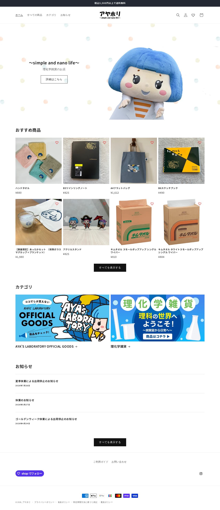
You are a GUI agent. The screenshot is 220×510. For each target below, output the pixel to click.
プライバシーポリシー (44, 502)
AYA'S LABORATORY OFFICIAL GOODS (44, 346)
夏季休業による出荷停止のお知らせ (36, 381)
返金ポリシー (64, 502)
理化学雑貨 (119, 346)
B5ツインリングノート (75, 188)
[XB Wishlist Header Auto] (193, 15)
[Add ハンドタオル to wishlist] (57, 142)
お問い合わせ (119, 461)
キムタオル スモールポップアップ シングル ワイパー (133, 251)
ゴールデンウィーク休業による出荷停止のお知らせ (46, 419)
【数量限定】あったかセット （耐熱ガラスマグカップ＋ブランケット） (38, 251)
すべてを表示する (110, 267)
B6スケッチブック (168, 188)
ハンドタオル (22, 188)
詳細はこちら (54, 79)
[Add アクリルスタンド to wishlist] (104, 204)
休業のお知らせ (24, 400)
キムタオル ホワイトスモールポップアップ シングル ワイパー (180, 251)
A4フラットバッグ (120, 188)
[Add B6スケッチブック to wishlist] (200, 142)
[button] (178, 15)
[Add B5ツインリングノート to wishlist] (104, 142)
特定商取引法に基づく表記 (85, 502)
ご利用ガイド (100, 461)
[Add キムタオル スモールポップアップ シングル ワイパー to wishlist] (152, 204)
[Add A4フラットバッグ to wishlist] (152, 142)
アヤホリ (27, 502)
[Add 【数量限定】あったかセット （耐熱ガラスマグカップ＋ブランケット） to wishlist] (57, 204)
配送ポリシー (107, 502)
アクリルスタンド (72, 249)
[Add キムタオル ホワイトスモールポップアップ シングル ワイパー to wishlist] (200, 204)
